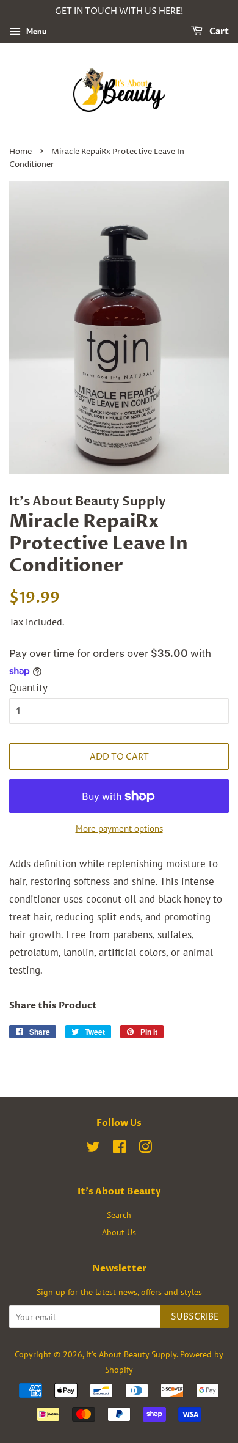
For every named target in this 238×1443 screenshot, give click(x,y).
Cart (218, 31)
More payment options (119, 828)
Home (20, 152)
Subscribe (194, 1317)
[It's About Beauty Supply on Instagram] (145, 1149)
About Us (119, 1232)
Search (119, 1215)
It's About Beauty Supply (131, 1354)
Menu (35, 31)
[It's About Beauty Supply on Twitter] (93, 1149)
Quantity (28, 687)
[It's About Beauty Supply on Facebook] (119, 1149)
